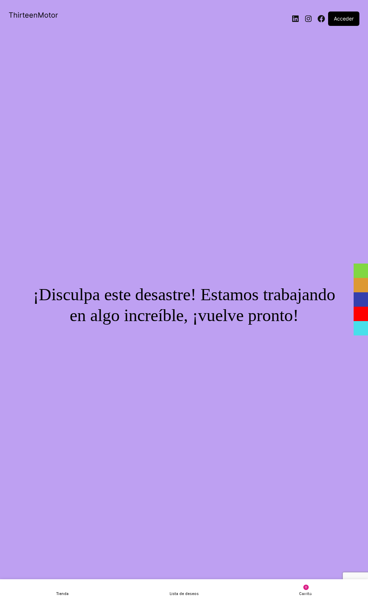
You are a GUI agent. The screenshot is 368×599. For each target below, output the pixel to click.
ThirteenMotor (33, 15)
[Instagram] (308, 18)
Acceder (344, 18)
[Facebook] (321, 18)
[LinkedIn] (295, 18)
